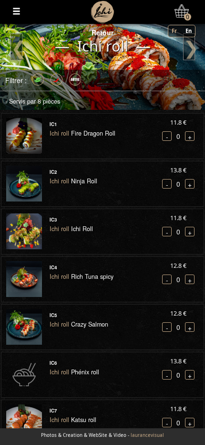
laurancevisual (147, 435)
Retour (102, 32)
